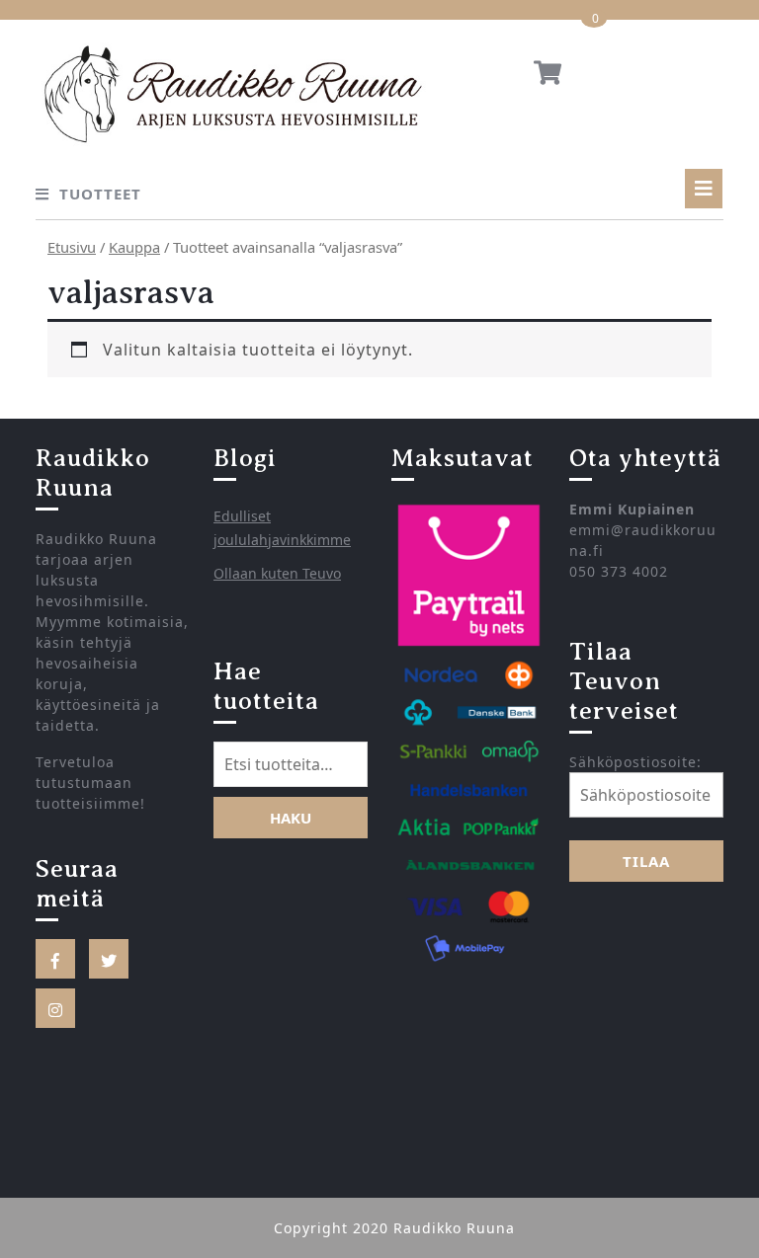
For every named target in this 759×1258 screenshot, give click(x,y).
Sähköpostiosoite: (635, 761)
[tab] (703, 188)
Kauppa (134, 247)
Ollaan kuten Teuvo (277, 573)
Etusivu (71, 247)
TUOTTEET (100, 193)
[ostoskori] (547, 76)
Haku (290, 817)
